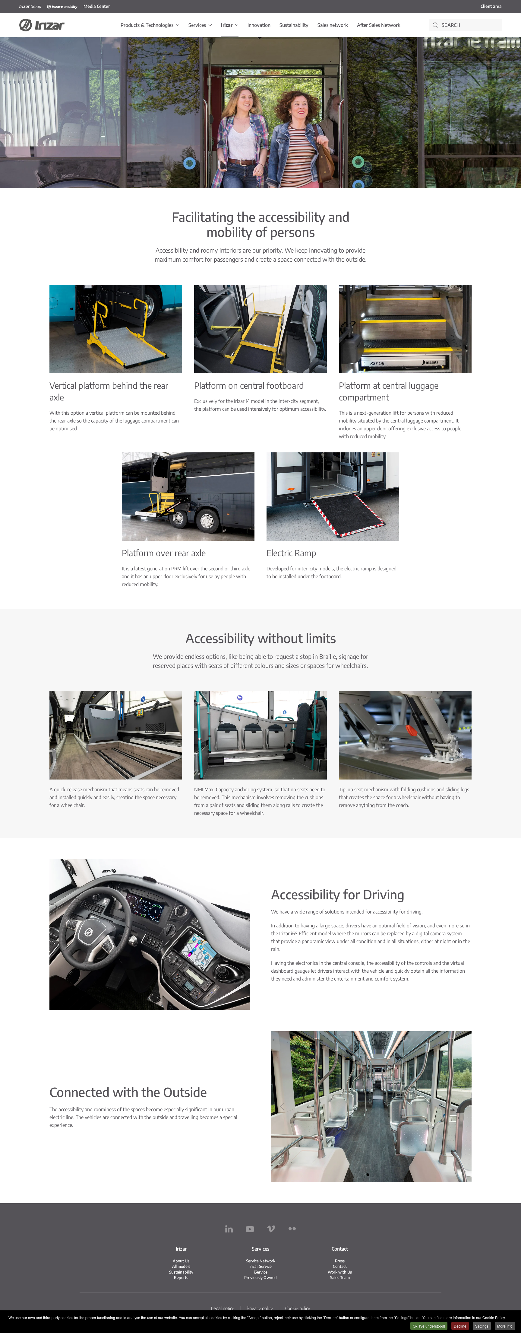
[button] (282, 1107)
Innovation (259, 25)
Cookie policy (297, 1308)
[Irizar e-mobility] (62, 6)
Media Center (97, 6)
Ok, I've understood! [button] (429, 1325)
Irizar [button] (226, 25)
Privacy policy (260, 1308)
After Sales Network (378, 25)
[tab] (367, 1174)
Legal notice (222, 1308)
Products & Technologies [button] (147, 25)
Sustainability (293, 25)
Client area (491, 6)
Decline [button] (460, 1325)
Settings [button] (481, 1325)
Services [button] (197, 25)
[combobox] (465, 25)
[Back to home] (42, 25)
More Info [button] (505, 1325)
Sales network (332, 25)
